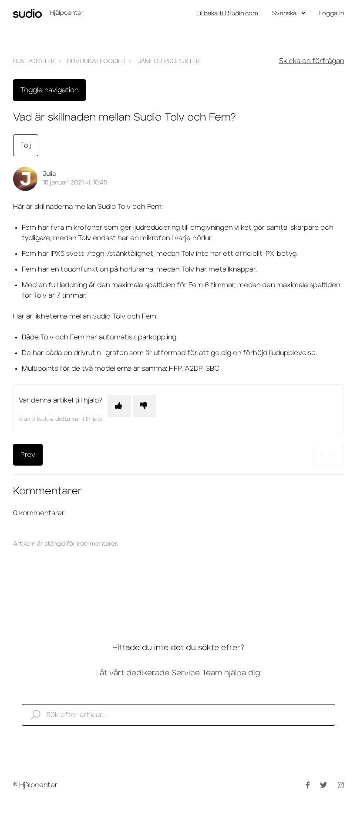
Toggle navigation (49, 90)
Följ (25, 145)
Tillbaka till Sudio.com (227, 13)
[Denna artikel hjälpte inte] (144, 406)
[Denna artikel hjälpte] (119, 406)
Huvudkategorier (96, 61)
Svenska (285, 13)
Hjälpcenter (34, 61)
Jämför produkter (169, 61)
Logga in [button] (331, 13)
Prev (27, 454)
